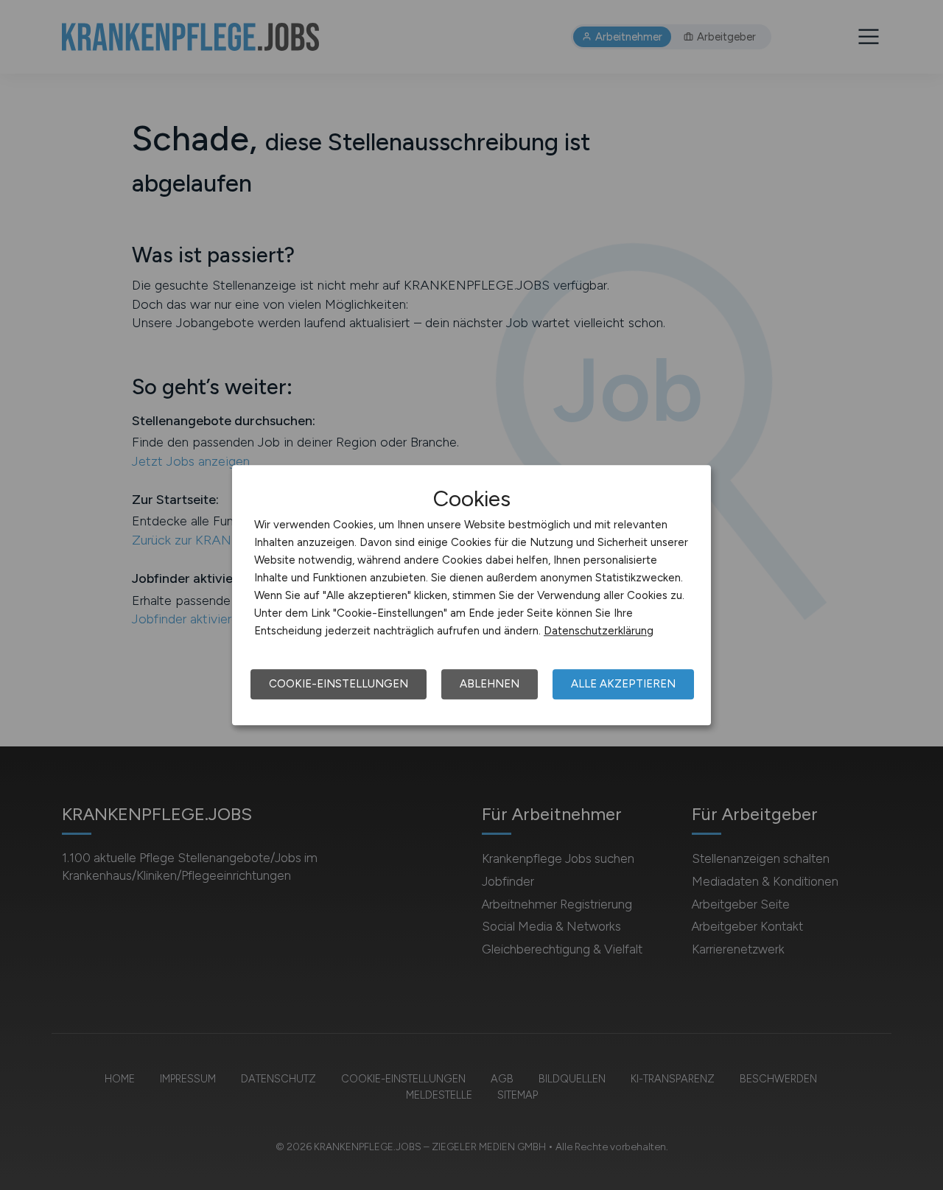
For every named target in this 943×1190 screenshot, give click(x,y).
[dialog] (471, 595)
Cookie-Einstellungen (338, 683)
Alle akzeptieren (623, 683)
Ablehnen (489, 683)
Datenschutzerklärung (598, 630)
